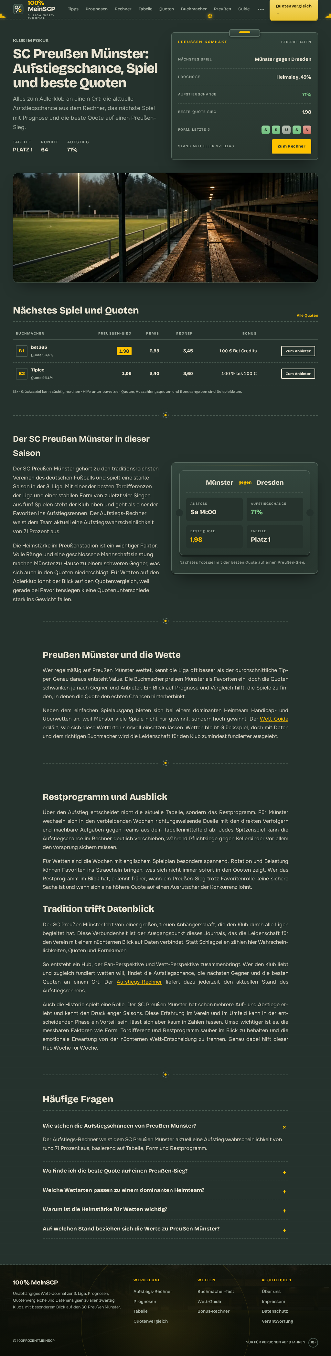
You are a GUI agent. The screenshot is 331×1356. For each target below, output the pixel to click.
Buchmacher (194, 9)
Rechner (123, 9)
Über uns (271, 1291)
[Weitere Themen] (261, 9)
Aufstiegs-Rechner (139, 981)
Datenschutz (275, 1311)
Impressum (273, 1301)
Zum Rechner (291, 146)
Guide (244, 9)
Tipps (73, 9)
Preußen (222, 9)
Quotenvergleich (116, 581)
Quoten (166, 9)
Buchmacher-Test (216, 1291)
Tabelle (145, 9)
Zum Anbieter (298, 351)
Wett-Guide (274, 718)
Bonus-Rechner (214, 1311)
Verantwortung (277, 1321)
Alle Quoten (307, 315)
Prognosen (97, 9)
